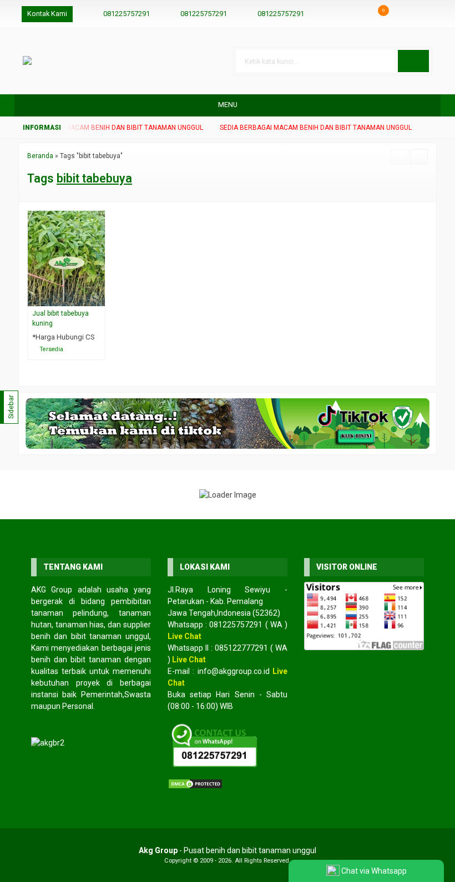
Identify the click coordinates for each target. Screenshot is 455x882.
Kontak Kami (47, 13)
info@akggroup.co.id (234, 671)
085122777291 (241, 647)
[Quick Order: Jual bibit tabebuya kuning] (99, 297)
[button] (413, 61)
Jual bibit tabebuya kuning (60, 318)
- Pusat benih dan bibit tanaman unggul (227, 850)
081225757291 (126, 13)
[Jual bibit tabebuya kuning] (66, 258)
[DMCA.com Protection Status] (195, 783)
